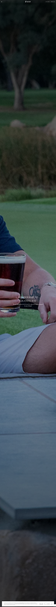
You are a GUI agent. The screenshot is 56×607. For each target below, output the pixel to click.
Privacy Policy (21, 602)
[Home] (28, 1)
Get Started (48, 1)
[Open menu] (1, 1)
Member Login (53, 1)
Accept (48, 603)
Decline (41, 603)
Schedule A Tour (28, 310)
